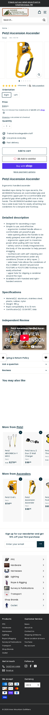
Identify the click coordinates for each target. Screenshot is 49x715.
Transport (6, 645)
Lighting (5, 635)
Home (4, 28)
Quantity (7, 121)
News (27, 624)
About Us (29, 627)
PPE (3, 624)
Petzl (4, 37)
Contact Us (29, 631)
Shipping (6, 117)
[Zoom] (39, 74)
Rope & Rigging (9, 638)
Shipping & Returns (33, 635)
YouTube (28, 642)
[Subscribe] (40, 544)
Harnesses (7, 631)
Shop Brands (8, 649)
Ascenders (23, 473)
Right (6, 95)
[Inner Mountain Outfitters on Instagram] (26, 666)
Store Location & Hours (35, 638)
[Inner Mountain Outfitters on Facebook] (30, 666)
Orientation (8, 89)
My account (30, 645)
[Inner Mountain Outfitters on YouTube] (35, 666)
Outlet (5, 653)
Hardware (6, 627)
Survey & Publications (11, 642)
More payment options (24, 172)
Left (16, 95)
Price (5, 102)
